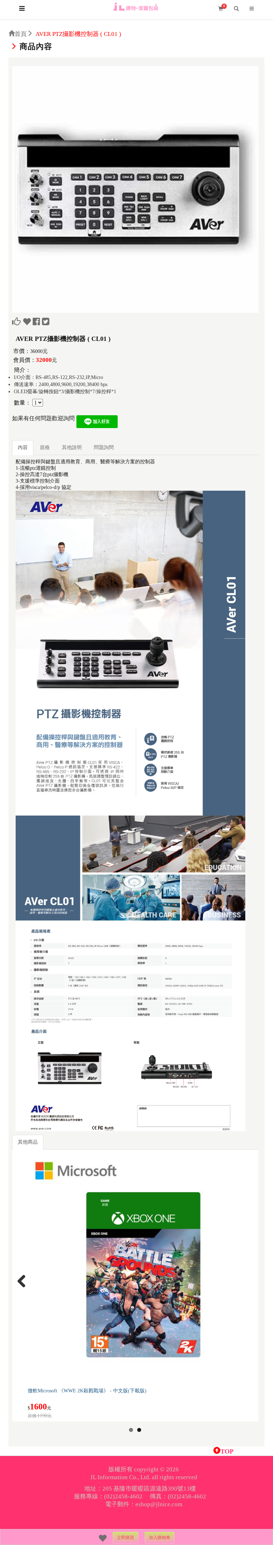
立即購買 (125, 1537)
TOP (227, 1451)
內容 (23, 447)
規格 (45, 447)
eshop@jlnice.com (158, 1504)
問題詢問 (104, 447)
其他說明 (72, 447)
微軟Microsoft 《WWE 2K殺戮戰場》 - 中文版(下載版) (87, 1390)
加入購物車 (159, 1537)
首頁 (21, 34)
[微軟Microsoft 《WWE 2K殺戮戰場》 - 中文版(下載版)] (142, 1268)
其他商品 (28, 1142)
